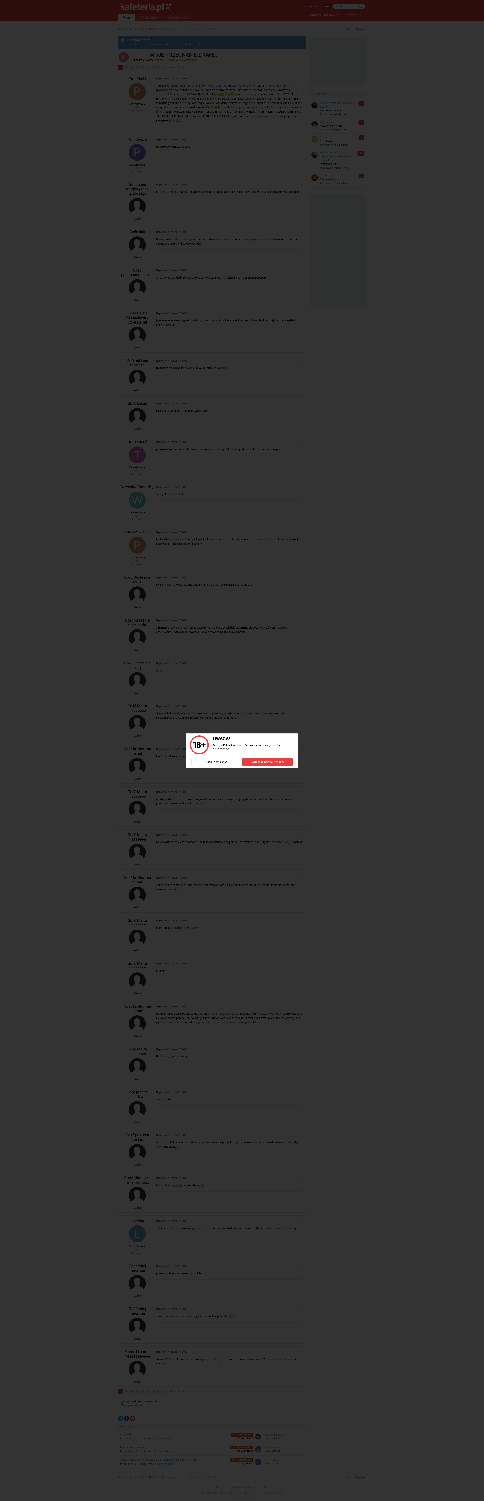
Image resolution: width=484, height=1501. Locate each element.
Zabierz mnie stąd (216, 761)
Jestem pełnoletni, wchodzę (267, 761)
